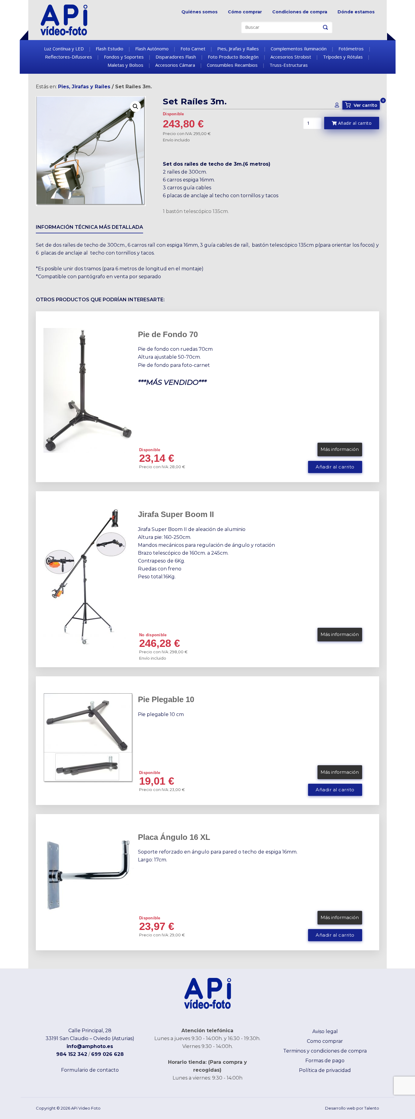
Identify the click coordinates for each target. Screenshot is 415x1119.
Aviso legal (325, 1031)
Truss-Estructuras (288, 65)
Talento (371, 1108)
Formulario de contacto (90, 1070)
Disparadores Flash (176, 57)
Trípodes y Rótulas (343, 57)
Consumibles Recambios (232, 65)
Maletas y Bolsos (125, 65)
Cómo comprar (245, 12)
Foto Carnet (192, 49)
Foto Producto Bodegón (233, 57)
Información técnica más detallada (89, 227)
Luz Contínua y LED (64, 49)
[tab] (89, 228)
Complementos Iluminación (299, 49)
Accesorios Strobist (290, 57)
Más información (340, 449)
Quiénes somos (199, 12)
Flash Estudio (109, 49)
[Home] (63, 19)
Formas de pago (325, 1060)
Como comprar (325, 1041)
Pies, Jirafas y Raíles (238, 49)
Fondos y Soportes (124, 57)
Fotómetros (351, 49)
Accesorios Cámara (175, 65)
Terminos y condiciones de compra (325, 1051)
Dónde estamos (356, 12)
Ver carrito (362, 105)
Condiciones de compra (299, 12)
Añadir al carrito (354, 123)
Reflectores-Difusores (68, 57)
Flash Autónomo (152, 49)
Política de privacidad (325, 1070)
